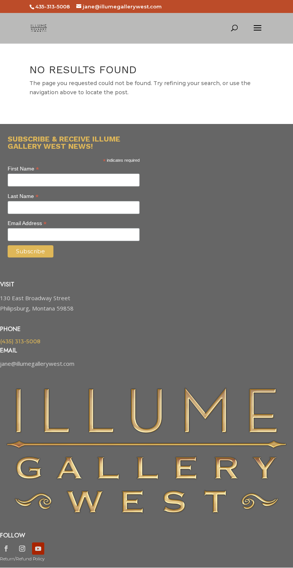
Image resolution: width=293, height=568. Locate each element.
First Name (23, 168)
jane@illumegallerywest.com (37, 363)
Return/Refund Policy (22, 559)
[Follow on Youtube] (38, 548)
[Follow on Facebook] (6, 548)
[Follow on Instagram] (22, 548)
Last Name (23, 196)
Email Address (27, 223)
